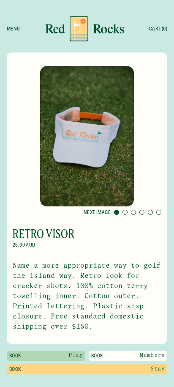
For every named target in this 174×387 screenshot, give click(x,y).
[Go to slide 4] (141, 212)
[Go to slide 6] (158, 212)
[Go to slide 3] (133, 212)
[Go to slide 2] (125, 212)
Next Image (97, 212)
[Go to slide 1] (116, 212)
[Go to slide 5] (150, 212)
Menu (13, 28)
